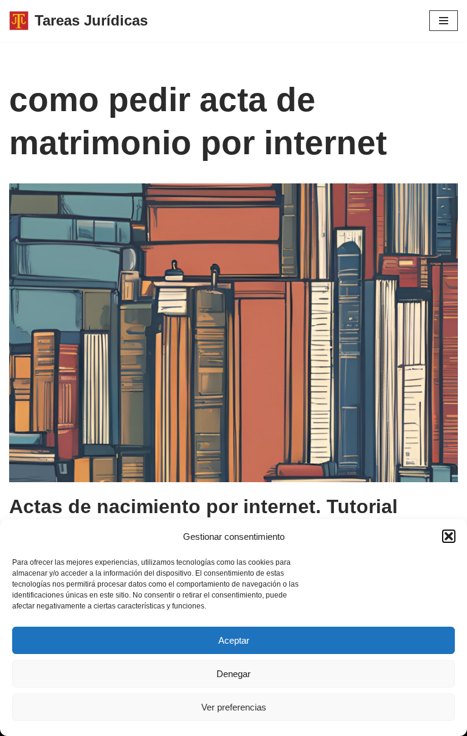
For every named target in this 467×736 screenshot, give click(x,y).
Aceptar (233, 640)
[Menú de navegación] (443, 20)
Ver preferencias (233, 707)
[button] (449, 536)
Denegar (233, 674)
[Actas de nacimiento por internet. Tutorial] (233, 332)
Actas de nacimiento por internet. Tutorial (203, 506)
